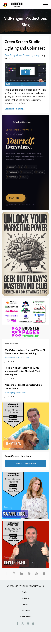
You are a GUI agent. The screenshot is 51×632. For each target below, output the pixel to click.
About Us (25, 610)
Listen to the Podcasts (25, 463)
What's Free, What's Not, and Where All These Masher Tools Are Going (25, 352)
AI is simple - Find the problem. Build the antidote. (23, 386)
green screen (23, 55)
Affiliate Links (25, 616)
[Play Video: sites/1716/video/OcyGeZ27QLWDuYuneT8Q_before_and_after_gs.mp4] (25, 72)
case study (10, 55)
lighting (35, 55)
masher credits (11, 357)
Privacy (25, 598)
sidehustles (21, 392)
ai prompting (10, 392)
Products (26, 592)
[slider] (25, 84)
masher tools (24, 357)
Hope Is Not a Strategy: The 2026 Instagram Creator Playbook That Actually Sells (22, 371)
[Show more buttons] (44, 84)
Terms (25, 604)
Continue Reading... (15, 108)
